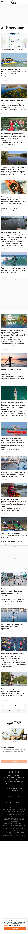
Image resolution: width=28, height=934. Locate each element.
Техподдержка (14, 790)
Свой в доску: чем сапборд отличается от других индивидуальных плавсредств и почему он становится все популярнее (13, 201)
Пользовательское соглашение (14, 783)
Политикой (6, 751)
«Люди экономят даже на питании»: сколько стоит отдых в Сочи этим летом (13, 71)
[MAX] (9, 772)
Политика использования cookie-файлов (14, 786)
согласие (8, 749)
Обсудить (6, 80)
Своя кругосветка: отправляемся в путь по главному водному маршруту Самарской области (13, 102)
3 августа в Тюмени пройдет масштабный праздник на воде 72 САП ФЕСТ (14, 535)
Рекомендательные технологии (14, 788)
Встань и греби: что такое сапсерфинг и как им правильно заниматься (13, 371)
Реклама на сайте (20, 777)
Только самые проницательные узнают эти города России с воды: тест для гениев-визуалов (13, 169)
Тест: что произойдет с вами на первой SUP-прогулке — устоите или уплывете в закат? (13, 270)
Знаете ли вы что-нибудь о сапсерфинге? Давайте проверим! (11, 626)
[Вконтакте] (12, 772)
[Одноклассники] (15, 772)
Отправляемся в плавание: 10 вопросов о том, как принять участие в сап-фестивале (12, 656)
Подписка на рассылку (8, 747)
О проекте (10, 775)
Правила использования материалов (14, 781)
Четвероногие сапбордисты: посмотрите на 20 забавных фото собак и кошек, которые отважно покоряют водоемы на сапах (13, 442)
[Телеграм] (18, 772)
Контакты (17, 775)
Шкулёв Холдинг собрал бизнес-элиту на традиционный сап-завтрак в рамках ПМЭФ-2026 (13, 474)
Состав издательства (8, 777)
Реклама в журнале (14, 779)
